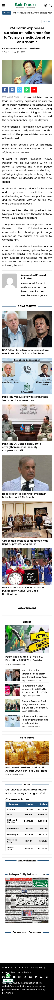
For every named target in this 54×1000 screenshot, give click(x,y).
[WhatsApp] (27, 90)
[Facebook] (5, 90)
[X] (19, 90)
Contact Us (21, 967)
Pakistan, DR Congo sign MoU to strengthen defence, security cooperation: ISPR (21, 447)
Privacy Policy (38, 967)
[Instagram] (19, 977)
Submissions (25, 972)
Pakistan (47, 21)
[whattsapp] (8, 975)
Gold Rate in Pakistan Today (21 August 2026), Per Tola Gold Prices (26, 769)
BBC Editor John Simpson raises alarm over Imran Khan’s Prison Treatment (25, 351)
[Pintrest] (30, 977)
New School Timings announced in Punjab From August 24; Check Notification (23, 591)
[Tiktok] (25, 977)
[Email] (34, 90)
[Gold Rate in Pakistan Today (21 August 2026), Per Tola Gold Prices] (27, 753)
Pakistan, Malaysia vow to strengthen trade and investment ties (25, 398)
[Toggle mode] (45, 5)
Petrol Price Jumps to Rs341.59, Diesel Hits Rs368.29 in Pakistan (24, 658)
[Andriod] (41, 977)
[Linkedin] (36, 977)
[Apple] (46, 977)
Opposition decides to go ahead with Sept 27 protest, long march (25, 542)
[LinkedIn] (12, 90)
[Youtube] (14, 977)
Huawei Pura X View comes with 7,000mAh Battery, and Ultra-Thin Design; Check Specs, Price (34, 692)
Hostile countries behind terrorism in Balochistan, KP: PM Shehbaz (24, 495)
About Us (7, 967)
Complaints (8, 972)
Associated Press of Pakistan (23, 48)
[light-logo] (26, 5)
